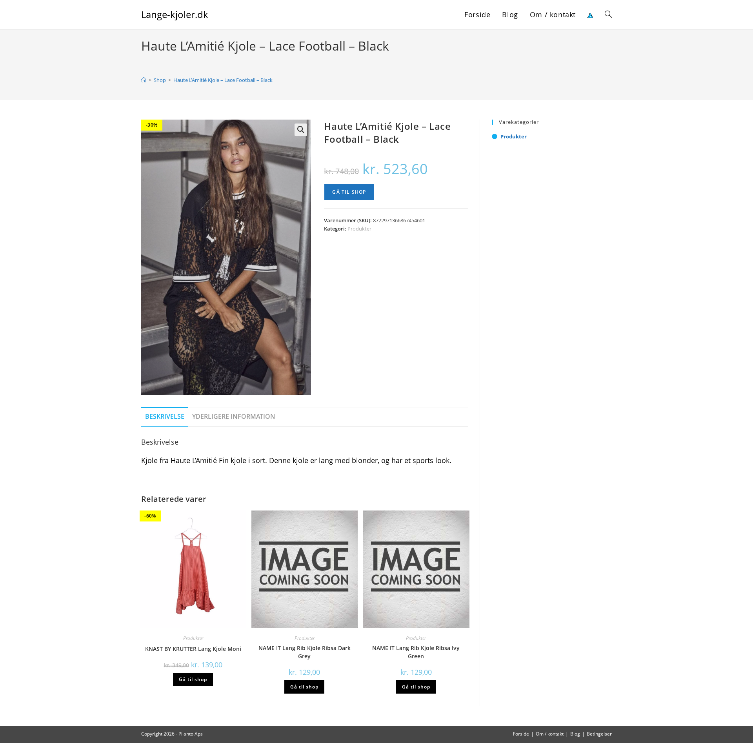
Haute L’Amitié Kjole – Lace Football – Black (223, 80)
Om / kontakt (550, 733)
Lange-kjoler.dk (174, 14)
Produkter (359, 228)
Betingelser (599, 733)
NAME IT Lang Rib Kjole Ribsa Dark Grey (304, 652)
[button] (301, 130)
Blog (575, 733)
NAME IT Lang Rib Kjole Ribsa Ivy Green (416, 652)
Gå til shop (349, 192)
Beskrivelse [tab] (164, 416)
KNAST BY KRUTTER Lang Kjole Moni (193, 648)
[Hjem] (143, 80)
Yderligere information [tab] (233, 416)
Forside (521, 733)
